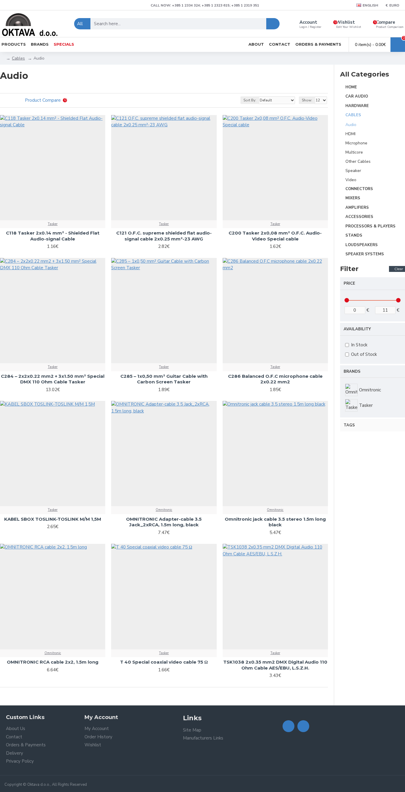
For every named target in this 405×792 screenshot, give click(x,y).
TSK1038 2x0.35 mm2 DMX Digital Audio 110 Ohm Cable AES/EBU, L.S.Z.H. (275, 665)
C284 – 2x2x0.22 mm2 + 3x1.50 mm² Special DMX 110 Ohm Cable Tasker (52, 379)
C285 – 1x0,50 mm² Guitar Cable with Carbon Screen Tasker (164, 379)
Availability (357, 329)
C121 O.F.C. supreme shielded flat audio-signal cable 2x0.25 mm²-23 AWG (164, 236)
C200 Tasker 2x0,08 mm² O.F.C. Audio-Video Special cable (275, 236)
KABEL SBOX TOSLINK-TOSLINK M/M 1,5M (52, 519)
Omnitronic (164, 510)
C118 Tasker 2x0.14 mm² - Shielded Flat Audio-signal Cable (52, 236)
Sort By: (249, 100)
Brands (352, 371)
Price (349, 283)
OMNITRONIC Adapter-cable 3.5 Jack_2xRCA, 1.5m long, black (164, 522)
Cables (18, 58)
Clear (398, 269)
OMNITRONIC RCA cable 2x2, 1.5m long (52, 662)
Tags (349, 425)
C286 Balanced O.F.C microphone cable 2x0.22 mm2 (275, 379)
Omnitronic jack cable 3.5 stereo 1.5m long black (275, 522)
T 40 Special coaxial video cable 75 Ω (164, 662)
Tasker (53, 224)
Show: (307, 100)
